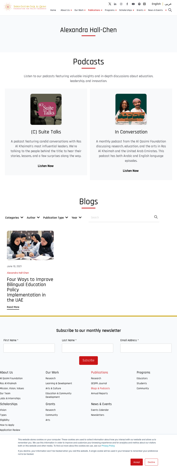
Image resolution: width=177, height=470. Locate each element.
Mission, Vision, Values (12, 388)
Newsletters (97, 415)
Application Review (10, 430)
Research (51, 378)
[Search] (156, 217)
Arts (48, 420)
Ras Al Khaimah (8, 383)
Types (3, 415)
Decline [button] (151, 462)
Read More (13, 307)
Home (53, 10)
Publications (94, 10)
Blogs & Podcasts (100, 388)
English (156, 4)
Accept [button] (136, 462)
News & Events (155, 10)
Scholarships (125, 10)
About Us (65, 10)
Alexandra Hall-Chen (18, 273)
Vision (3, 410)
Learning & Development (59, 383)
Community (143, 388)
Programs (110, 10)
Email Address (129, 340)
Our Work (78, 10)
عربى (168, 4)
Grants (140, 10)
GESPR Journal (99, 383)
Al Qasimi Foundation (11, 378)
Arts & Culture (53, 388)
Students (142, 383)
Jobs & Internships (10, 398)
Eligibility (4, 420)
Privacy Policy (108, 445)
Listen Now (46, 166)
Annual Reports (99, 393)
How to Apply (7, 425)
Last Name (69, 340)
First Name (10, 340)
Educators (142, 378)
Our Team (5, 393)
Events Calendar (100, 410)
